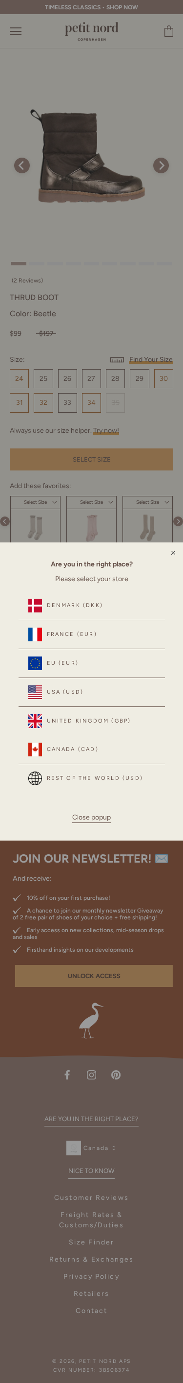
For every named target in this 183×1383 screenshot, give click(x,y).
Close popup (91, 817)
